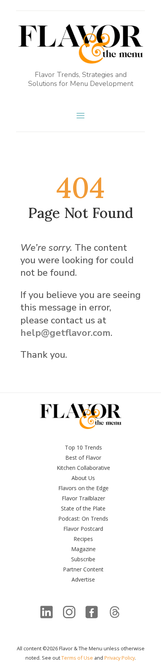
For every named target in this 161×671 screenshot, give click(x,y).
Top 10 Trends (83, 447)
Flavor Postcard (83, 528)
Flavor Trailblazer (83, 498)
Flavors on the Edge (83, 488)
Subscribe (83, 559)
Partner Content (83, 569)
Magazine (83, 549)
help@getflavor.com (65, 333)
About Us (83, 478)
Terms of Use (77, 657)
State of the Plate (83, 508)
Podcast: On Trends (83, 518)
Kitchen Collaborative (83, 467)
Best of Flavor (83, 457)
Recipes (83, 539)
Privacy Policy (119, 657)
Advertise (83, 579)
